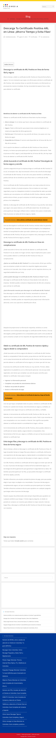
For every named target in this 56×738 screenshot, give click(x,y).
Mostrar (11, 64)
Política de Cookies (35, 734)
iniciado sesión (19, 541)
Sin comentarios (45, 37)
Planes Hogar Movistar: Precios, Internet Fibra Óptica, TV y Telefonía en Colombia (21, 621)
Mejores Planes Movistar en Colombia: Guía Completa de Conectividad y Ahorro (21, 628)
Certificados (34, 37)
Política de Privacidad (26, 734)
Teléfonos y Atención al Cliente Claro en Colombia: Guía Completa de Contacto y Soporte (14, 707)
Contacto (18, 734)
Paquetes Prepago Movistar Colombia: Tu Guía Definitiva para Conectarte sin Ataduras (22, 624)
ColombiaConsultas (11, 37)
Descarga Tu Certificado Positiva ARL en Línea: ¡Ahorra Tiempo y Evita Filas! (32, 19)
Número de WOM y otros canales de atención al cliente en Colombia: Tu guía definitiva (22, 615)
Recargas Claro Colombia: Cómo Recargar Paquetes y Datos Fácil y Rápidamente (21, 618)
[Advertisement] (30, 51)
